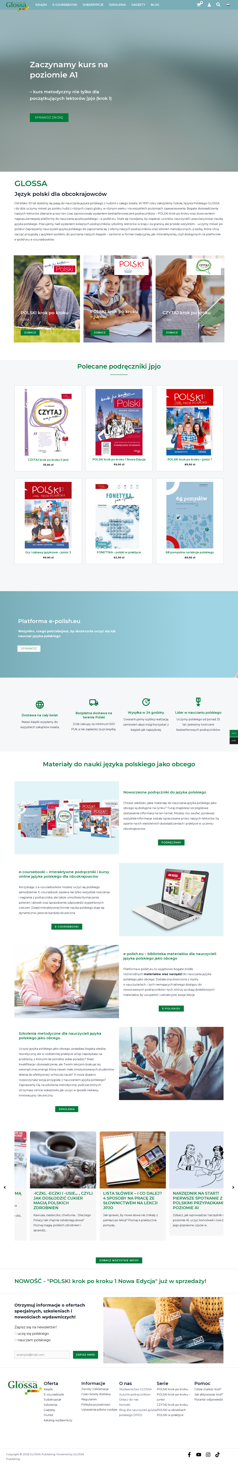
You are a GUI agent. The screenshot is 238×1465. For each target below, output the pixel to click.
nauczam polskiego (34, 1340)
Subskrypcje (52, 1399)
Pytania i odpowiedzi (208, 1399)
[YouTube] (198, 1454)
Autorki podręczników (134, 1394)
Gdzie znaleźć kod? (207, 1389)
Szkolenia (50, 1404)
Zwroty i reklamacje (95, 1389)
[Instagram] (208, 1454)
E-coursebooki (54, 1394)
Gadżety (49, 1410)
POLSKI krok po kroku (172, 1389)
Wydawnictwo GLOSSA (135, 1389)
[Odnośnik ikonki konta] (209, 5)
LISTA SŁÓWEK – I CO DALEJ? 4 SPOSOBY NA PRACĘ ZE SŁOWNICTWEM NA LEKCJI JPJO (49, 1200)
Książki (48, 1389)
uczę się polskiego (33, 1334)
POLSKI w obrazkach (171, 1410)
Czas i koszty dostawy (96, 1394)
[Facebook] (189, 1454)
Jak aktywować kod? (208, 1394)
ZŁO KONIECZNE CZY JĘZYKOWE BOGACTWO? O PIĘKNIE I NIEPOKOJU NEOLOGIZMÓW (186, 1200)
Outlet (48, 1415)
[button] (218, 5)
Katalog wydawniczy (58, 1420)
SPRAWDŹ (29, 648)
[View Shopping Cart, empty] (198, 5)
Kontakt (124, 1404)
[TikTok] (217, 1454)
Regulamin (89, 1399)
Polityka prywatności (95, 1404)
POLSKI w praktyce (170, 1415)
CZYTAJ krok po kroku (172, 1404)
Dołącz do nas (128, 1399)
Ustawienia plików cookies (99, 1409)
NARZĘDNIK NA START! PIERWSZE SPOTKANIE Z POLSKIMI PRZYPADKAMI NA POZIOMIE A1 (118, 1200)
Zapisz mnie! (85, 1354)
